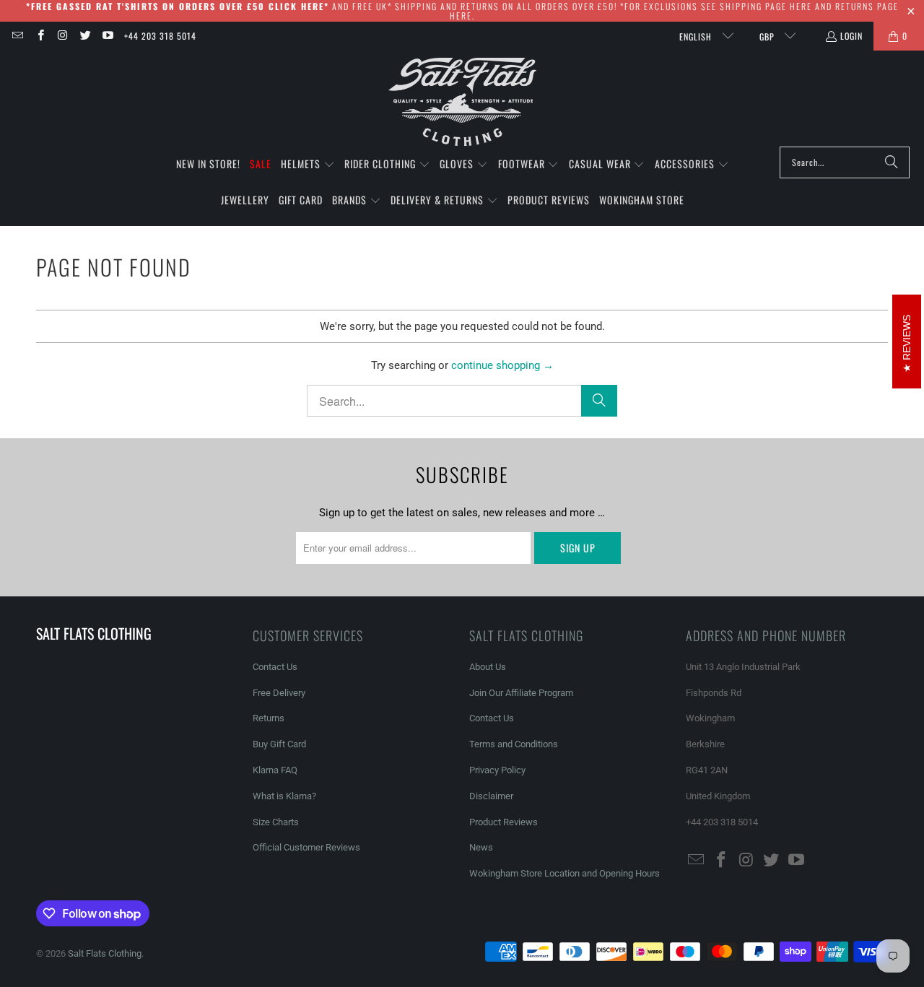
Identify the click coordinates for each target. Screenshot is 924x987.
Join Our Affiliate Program (521, 692)
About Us (487, 666)
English (697, 36)
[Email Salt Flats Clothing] (17, 36)
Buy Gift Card (279, 744)
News (481, 847)
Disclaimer (491, 796)
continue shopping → (502, 365)
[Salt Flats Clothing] (462, 102)
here (801, 6)
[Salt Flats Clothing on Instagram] (62, 36)
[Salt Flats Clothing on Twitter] (85, 36)
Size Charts (276, 822)
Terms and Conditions (513, 744)
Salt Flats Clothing (104, 953)
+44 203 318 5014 (160, 36)
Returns (268, 718)
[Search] (891, 162)
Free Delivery (279, 692)
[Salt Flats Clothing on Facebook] (39, 36)
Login (851, 36)
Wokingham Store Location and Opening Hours (564, 873)
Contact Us (275, 666)
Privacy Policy (497, 770)
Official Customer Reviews (306, 847)
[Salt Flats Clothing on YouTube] (107, 36)
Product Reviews (503, 822)
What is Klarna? (284, 796)
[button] (308, 165)
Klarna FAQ (275, 770)
